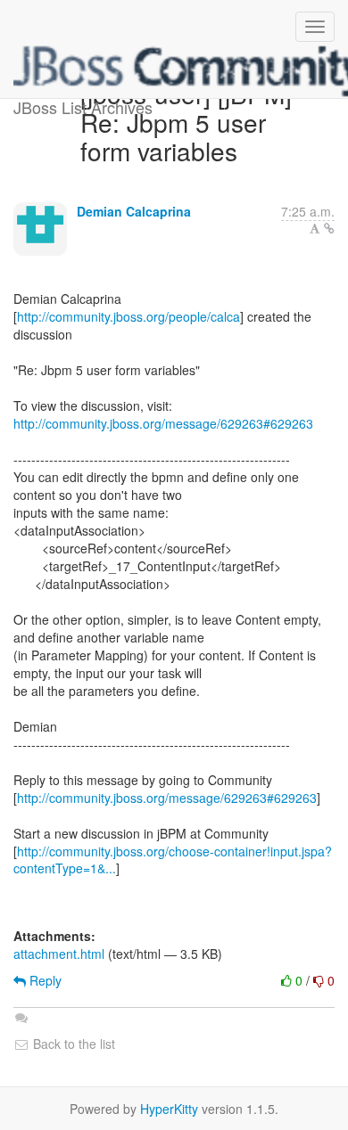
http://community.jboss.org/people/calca (128, 316)
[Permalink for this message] (329, 228)
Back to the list (72, 1043)
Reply (44, 980)
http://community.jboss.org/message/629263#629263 (163, 423)
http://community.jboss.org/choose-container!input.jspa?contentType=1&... (172, 860)
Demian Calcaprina (134, 211)
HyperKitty (169, 1109)
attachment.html (58, 953)
